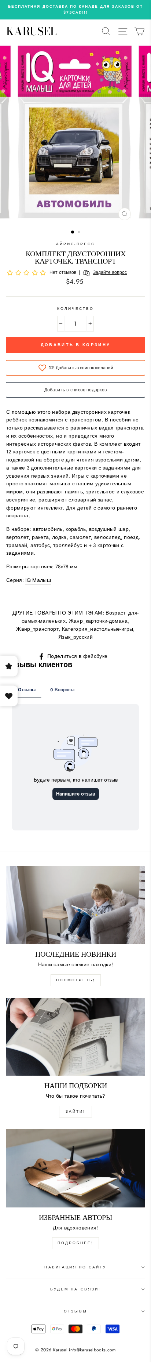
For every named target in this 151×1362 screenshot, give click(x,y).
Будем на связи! (75, 1289)
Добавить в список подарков (75, 390)
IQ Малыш (38, 580)
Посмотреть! (75, 980)
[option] (75, 10)
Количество (75, 308)
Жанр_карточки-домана (98, 620)
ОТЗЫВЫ (75, 1311)
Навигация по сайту (75, 1267)
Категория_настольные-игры (97, 629)
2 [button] (79, 233)
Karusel (31, 31)
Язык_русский (75, 637)
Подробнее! (75, 1243)
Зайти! (75, 1111)
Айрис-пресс (75, 244)
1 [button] (73, 232)
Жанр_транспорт (37, 629)
